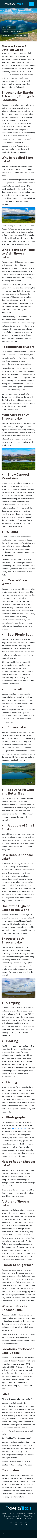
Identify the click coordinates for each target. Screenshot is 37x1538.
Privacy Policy (28, 1516)
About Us (11, 1513)
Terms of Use (10, 1518)
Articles (18, 1518)
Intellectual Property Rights (13, 1516)
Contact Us (27, 1518)
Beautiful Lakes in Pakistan (12, 32)
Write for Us (31, 1513)
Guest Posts (21, 1513)
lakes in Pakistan (19, 1128)
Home (4, 1513)
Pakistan (12, 28)
